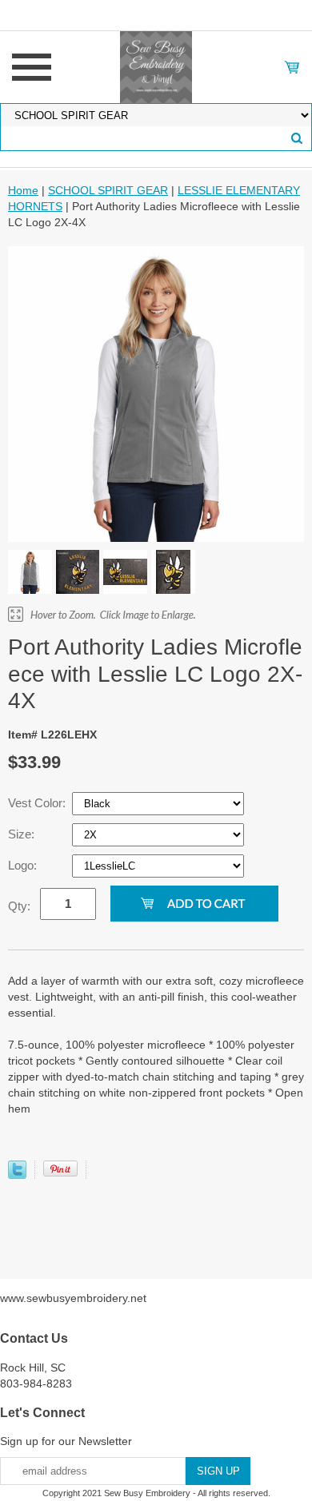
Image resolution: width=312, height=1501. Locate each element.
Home (23, 190)
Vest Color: (38, 803)
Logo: (24, 865)
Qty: (19, 906)
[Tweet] (17, 1175)
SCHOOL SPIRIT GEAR (108, 190)
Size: (23, 834)
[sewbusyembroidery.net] (156, 66)
